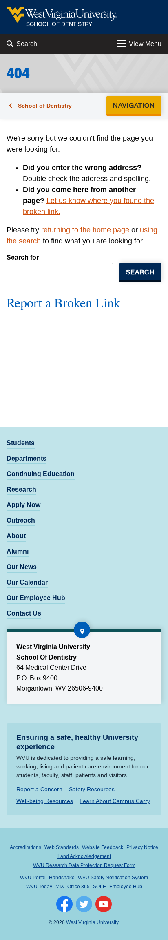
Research (21, 489)
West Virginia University (92, 922)
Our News (22, 566)
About (16, 535)
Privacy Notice (142, 847)
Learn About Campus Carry (115, 801)
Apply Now (23, 504)
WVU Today (39, 886)
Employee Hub (125, 886)
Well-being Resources (44, 801)
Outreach (21, 520)
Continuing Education (41, 473)
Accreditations (25, 847)
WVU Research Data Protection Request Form (84, 865)
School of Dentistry (45, 105)
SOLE (99, 886)
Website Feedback (102, 847)
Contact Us (24, 613)
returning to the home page (85, 230)
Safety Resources (92, 789)
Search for (23, 257)
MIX (59, 886)
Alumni (18, 551)
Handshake (62, 877)
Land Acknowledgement (84, 856)
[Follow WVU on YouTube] (103, 904)
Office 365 (78, 886)
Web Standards (61, 847)
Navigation (136, 105)
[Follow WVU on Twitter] (84, 904)
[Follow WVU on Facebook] (64, 904)
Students (21, 442)
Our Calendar (27, 582)
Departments (26, 458)
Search (140, 272)
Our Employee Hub (36, 597)
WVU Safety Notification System (113, 877)
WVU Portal (33, 877)
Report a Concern (39, 789)
